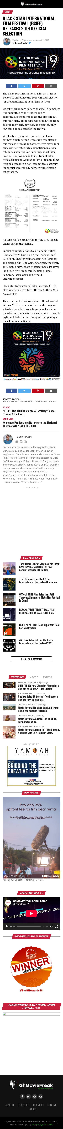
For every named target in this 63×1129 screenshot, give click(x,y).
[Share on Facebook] (11, 86)
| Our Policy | (23, 1105)
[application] (31, 913)
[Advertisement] (31, 522)
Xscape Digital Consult (42, 1124)
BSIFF (53, 401)
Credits (33, 1109)
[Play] (6, 926)
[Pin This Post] (38, 86)
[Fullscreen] (56, 926)
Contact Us (38, 1105)
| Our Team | (52, 1105)
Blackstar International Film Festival (25, 401)
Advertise (9, 1105)
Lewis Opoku (21, 43)
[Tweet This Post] (24, 86)
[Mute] (51, 926)
